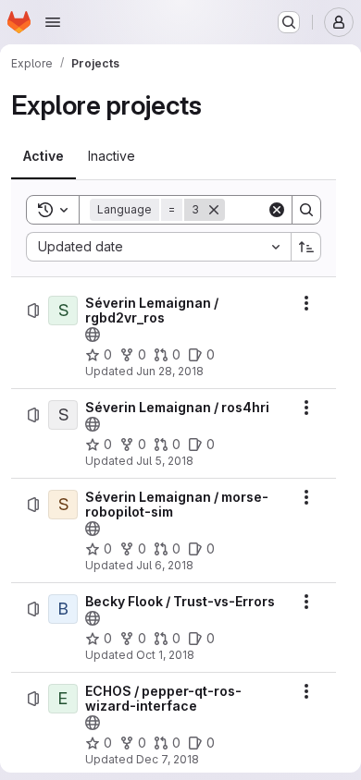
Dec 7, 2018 (167, 759)
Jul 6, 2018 (164, 565)
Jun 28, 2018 (170, 371)
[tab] (43, 156)
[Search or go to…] (289, 22)
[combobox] (158, 247)
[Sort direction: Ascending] (306, 247)
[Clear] (277, 210)
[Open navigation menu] (53, 22)
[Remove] (214, 210)
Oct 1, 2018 (165, 655)
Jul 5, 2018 (164, 461)
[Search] (306, 210)
